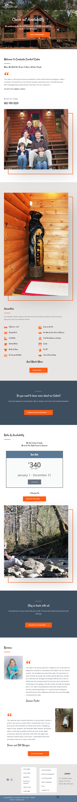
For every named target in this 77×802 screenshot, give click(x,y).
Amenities (26, 777)
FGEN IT (26, 800)
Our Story (26, 773)
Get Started (34, 482)
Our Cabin (26, 769)
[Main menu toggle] (73, 5)
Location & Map (47, 778)
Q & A (43, 786)
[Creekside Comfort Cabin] (9, 5)
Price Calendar (47, 782)
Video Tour (27, 787)
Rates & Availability (48, 774)
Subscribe (26, 791)
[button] (57, 797)
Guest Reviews (46, 770)
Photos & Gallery (26, 782)
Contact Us (45, 790)
